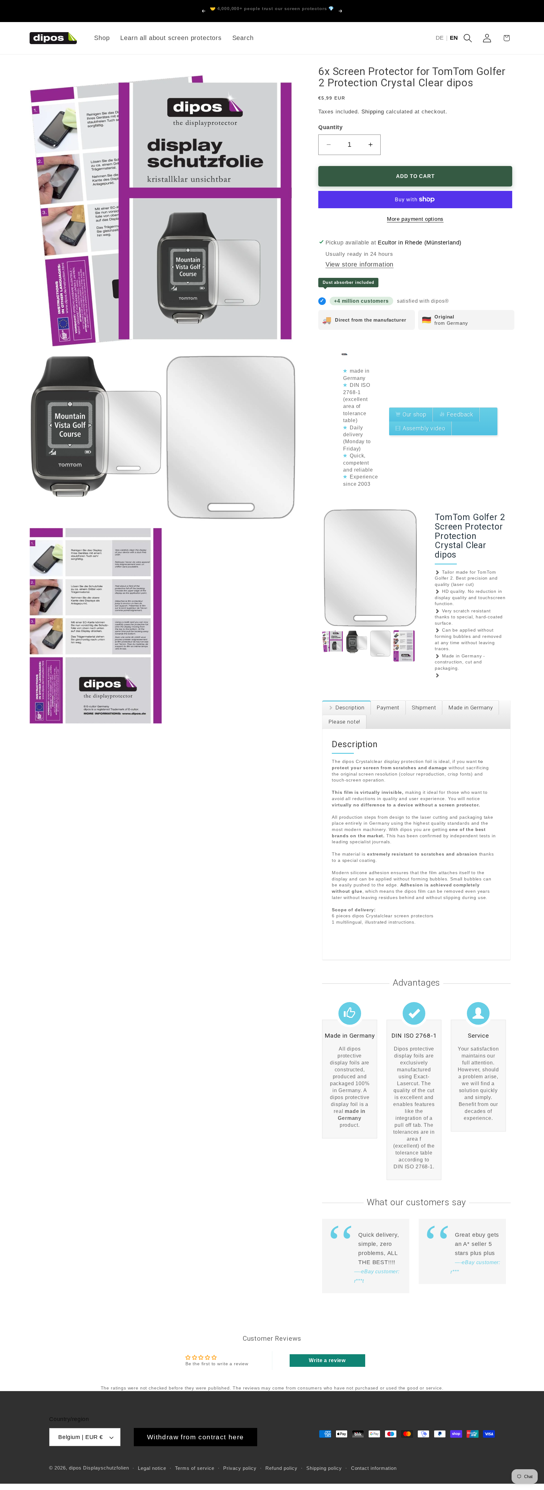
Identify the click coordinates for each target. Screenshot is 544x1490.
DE (440, 38)
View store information (360, 264)
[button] (468, 38)
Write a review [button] (327, 1360)
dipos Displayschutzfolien (99, 1467)
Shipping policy (324, 1468)
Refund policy (281, 1468)
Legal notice (152, 1468)
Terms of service (194, 1468)
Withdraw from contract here (195, 1437)
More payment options (415, 219)
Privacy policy (240, 1468)
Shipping (372, 112)
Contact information (374, 1468)
